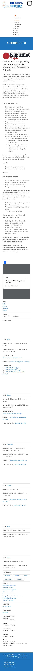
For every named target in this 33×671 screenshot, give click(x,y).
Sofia (4, 304)
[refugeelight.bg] (13, 4)
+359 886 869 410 (20, 423)
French (17, 22)
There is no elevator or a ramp (12, 358)
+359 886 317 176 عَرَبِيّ (12, 367)
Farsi (16, 30)
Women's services (8, 600)
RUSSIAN (7, 575)
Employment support (9, 590)
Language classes (8, 587)
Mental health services (9, 598)
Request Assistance (10, 667)
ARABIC (17, 575)
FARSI (25, 575)
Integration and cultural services (12, 596)
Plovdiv (5, 310)
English (17, 20)
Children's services (8, 592)
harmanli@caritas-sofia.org (18, 460)
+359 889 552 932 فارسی (13, 370)
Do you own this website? (11, 286)
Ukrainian (18, 24)
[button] (29, 3)
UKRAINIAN (8, 579)
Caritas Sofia (7, 606)
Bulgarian (18, 18)
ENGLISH (19, 579)
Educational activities (9, 585)
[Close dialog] (26, 277)
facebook (5, 612)
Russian (17, 26)
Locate (5, 262)
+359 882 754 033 (20, 505)
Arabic (17, 28)
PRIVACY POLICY (9, 662)
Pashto (17, 34)
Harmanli (5, 308)
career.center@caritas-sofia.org (19, 361)
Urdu (16, 32)
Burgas (5, 306)
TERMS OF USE (9, 664)
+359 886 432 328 (20, 464)
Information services (9, 594)
